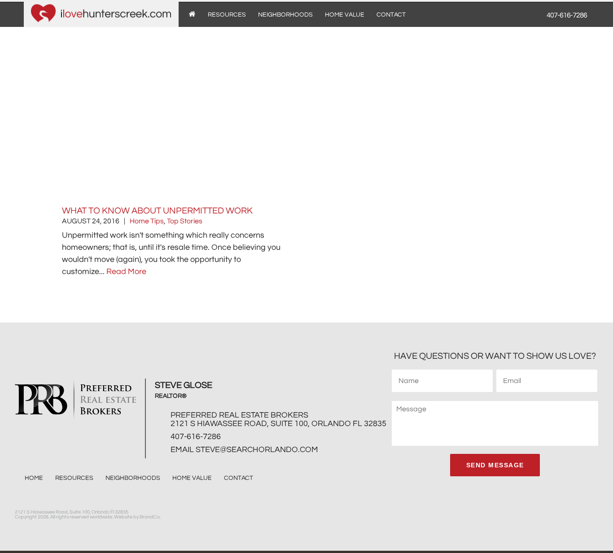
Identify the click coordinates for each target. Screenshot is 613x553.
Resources (227, 15)
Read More (126, 271)
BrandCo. (150, 516)
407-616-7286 (196, 436)
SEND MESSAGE (495, 465)
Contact (391, 15)
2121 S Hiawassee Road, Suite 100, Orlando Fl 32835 (278, 423)
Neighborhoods (285, 15)
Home (34, 478)
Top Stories (184, 221)
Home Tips (147, 221)
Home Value (344, 15)
